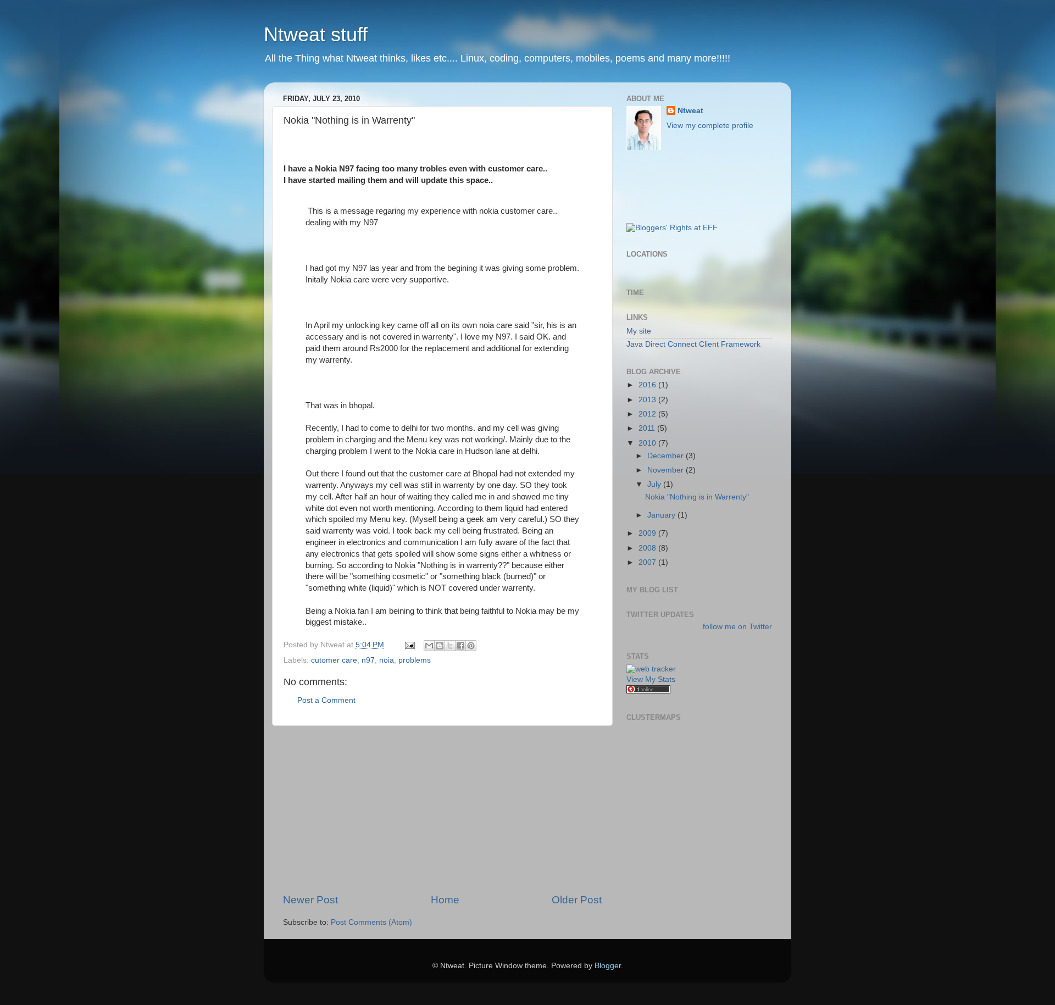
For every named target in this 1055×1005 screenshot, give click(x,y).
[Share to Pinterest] (470, 645)
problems (414, 660)
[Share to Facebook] (460, 645)
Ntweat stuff (316, 34)
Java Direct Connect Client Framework (693, 344)
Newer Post (310, 900)
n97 (368, 660)
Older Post (577, 900)
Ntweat (690, 111)
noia (386, 660)
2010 (648, 443)
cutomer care (334, 660)
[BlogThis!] (439, 645)
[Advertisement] (442, 809)
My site (638, 331)
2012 (648, 414)
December (666, 456)
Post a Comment (326, 700)
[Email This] (429, 645)
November (666, 470)
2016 (648, 385)
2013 (648, 400)
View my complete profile (710, 125)
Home (445, 900)
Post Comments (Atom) (371, 922)
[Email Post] (409, 645)
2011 (647, 428)
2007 (648, 562)
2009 (648, 533)
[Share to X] (450, 645)
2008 (648, 548)
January (662, 515)
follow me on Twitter (737, 627)
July (655, 484)
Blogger (608, 966)
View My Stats (650, 679)
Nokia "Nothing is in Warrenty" (697, 497)
